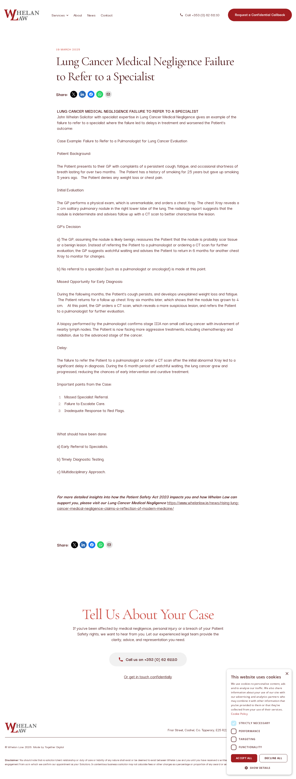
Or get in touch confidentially (148, 676)
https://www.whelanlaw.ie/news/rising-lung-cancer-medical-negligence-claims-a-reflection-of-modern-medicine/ (148, 505)
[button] (259, 767)
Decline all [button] (273, 758)
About (77, 15)
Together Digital (54, 747)
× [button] (286, 673)
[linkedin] (82, 94)
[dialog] (259, 722)
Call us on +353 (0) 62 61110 (151, 659)
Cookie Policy (239, 714)
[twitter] (73, 94)
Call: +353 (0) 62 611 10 (202, 14)
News (91, 15)
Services (60, 15)
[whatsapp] (99, 94)
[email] (108, 94)
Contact (107, 15)
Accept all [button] (244, 758)
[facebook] (91, 94)
